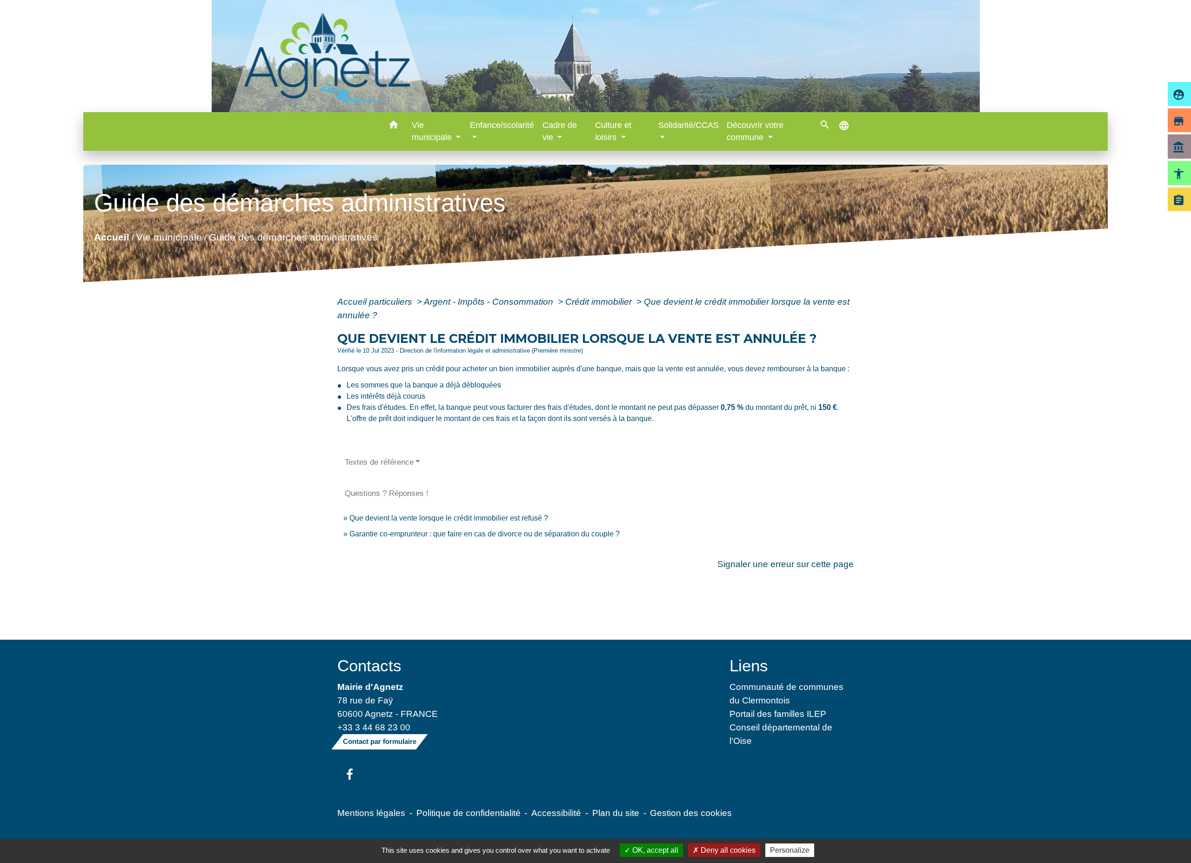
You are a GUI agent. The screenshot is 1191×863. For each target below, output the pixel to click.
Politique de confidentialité (468, 813)
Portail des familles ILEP (777, 714)
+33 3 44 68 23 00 (373, 727)
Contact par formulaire (379, 741)
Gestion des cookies (691, 813)
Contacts (369, 665)
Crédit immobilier (599, 301)
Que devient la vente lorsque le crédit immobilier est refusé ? (448, 518)
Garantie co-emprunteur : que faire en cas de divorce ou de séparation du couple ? (484, 534)
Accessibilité (556, 813)
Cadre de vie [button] (559, 131)
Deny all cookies (727, 850)
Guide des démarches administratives (293, 237)
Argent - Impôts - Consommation (489, 301)
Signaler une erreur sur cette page (785, 564)
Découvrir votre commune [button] (755, 131)
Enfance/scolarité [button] (502, 125)
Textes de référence (379, 462)
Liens (748, 665)
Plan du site (615, 813)
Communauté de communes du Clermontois (786, 693)
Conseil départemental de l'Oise (780, 734)
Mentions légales (371, 813)
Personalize (790, 850)
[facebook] (350, 775)
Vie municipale (169, 237)
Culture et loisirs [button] (613, 131)
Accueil (111, 237)
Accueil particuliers (376, 301)
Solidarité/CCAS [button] (688, 125)
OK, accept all (654, 850)
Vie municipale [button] (433, 131)
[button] (394, 126)
